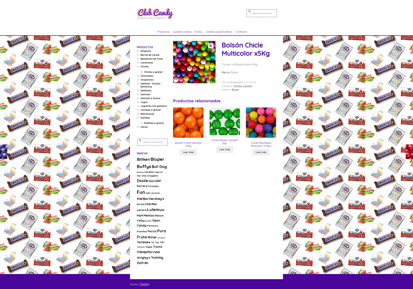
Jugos (144, 102)
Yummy (157, 257)
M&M (140, 215)
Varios (144, 126)
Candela (149, 171)
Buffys (144, 166)
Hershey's (156, 199)
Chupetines (147, 79)
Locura (141, 210)
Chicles (145, 66)
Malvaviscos (147, 113)
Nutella (148, 221)
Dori (152, 181)
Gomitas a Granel (150, 98)
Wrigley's (143, 258)
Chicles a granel (243, 86)
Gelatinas (146, 90)
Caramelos (147, 62)
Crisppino (152, 175)
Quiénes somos (182, 31)
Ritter (152, 237)
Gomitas (145, 94)
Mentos (149, 215)
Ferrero (142, 186)
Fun (141, 192)
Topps (148, 246)
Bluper (235, 89)
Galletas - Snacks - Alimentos (151, 85)
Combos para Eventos (219, 31)
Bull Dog (159, 166)
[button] (210, 45)
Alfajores (146, 51)
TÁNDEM (144, 284)
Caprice (159, 172)
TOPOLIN (141, 247)
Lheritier (151, 204)
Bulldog (140, 172)
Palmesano (152, 225)
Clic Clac (141, 175)
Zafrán (142, 263)
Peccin (152, 231)
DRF (158, 181)
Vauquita (144, 252)
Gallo (148, 193)
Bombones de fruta (152, 58)
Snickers (161, 238)
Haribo (142, 199)
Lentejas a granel (151, 109)
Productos (163, 31)
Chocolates (147, 75)
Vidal (156, 252)
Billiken (143, 159)
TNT (162, 242)
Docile (142, 180)
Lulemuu (155, 209)
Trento (157, 246)
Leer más (188, 152)
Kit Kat (141, 204)
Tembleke (143, 242)
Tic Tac (155, 242)
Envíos (198, 31)
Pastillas (145, 117)
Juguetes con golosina (154, 106)
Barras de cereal (150, 54)
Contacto (241, 31)
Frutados (153, 186)
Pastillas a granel (154, 123)
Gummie (155, 193)
